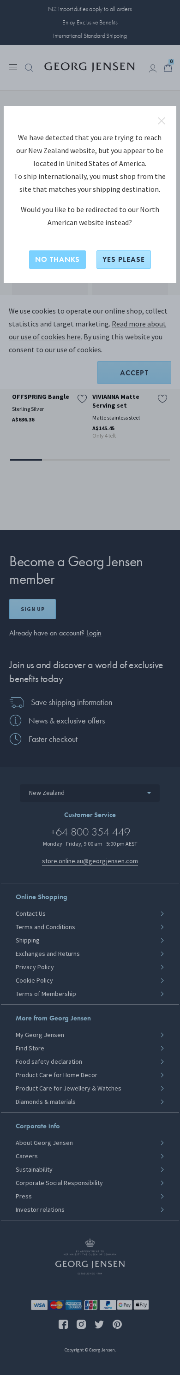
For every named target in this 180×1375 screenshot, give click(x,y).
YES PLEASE (123, 259)
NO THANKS (57, 259)
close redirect (161, 121)
